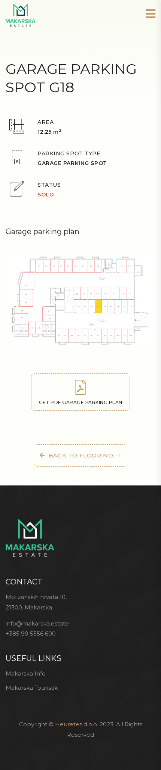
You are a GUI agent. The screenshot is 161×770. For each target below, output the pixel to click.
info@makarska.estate (37, 623)
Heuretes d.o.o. (76, 724)
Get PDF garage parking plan (80, 402)
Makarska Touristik (32, 687)
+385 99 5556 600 (31, 633)
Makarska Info (26, 673)
